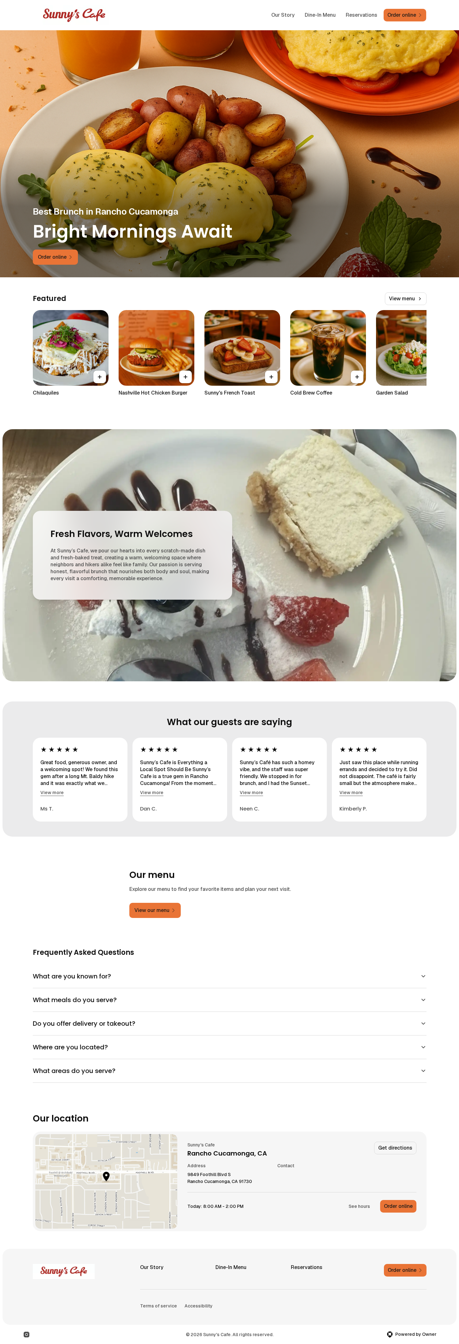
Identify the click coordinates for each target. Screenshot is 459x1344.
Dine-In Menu (320, 15)
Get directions (395, 1148)
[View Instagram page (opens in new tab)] (26, 1334)
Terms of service (158, 1306)
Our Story (283, 15)
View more (52, 792)
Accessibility (199, 1306)
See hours (359, 1206)
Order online (398, 1206)
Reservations (361, 15)
